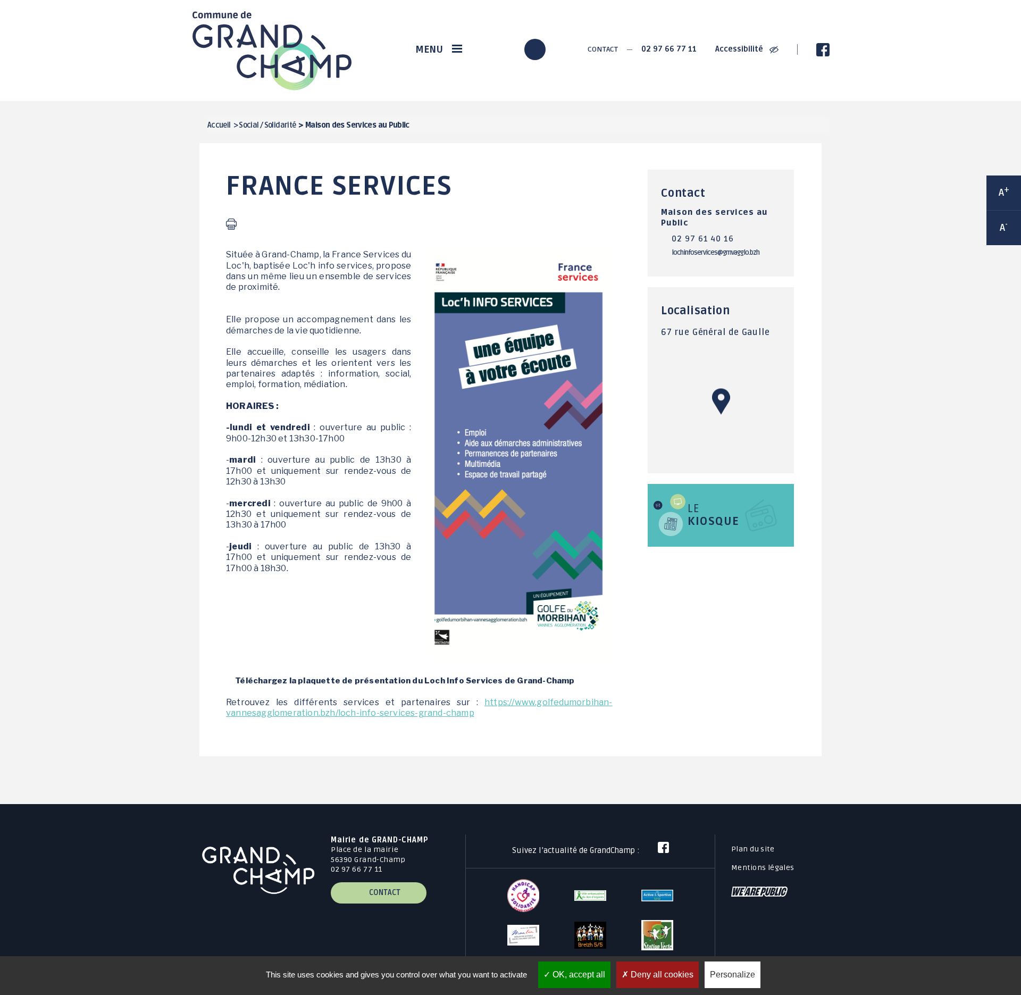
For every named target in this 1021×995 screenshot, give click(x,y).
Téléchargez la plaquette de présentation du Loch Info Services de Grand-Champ (404, 680)
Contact (602, 49)
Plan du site (752, 849)
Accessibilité (740, 49)
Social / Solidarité (267, 125)
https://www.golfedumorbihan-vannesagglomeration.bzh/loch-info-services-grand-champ (419, 707)
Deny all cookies (661, 974)
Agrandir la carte (721, 415)
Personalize (732, 974)
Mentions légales (762, 867)
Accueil (219, 125)
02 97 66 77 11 (669, 49)
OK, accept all (577, 974)
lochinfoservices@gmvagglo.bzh (715, 252)
